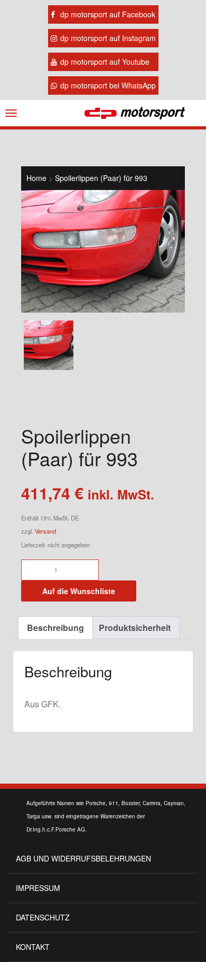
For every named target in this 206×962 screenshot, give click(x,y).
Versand (45, 531)
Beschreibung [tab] (55, 628)
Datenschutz (43, 917)
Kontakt (33, 946)
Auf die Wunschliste (78, 591)
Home (36, 178)
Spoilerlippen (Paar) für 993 (101, 178)
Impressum (38, 888)
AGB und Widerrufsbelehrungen (83, 858)
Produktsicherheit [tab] (135, 628)
